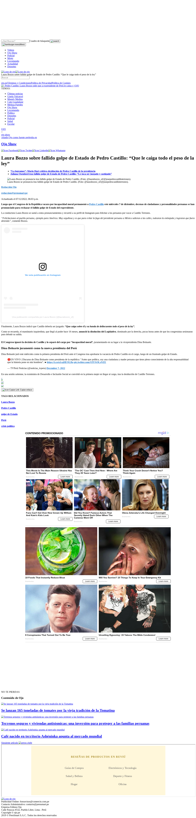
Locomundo (13, 61)
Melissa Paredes (15, 104)
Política (11, 113)
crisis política (8, 426)
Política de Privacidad (41, 83)
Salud (10, 121)
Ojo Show (12, 52)
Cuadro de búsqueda (39, 41)
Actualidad (12, 63)
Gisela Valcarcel (15, 96)
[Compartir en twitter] (25, 150)
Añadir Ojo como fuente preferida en (19, 137)
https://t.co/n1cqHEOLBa (60, 362)
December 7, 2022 (56, 368)
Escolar (11, 124)
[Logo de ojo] (8, 71)
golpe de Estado (9, 414)
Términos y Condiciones (19, 83)
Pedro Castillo (8, 408)
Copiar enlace (26, 390)
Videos (10, 50)
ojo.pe (4, 83)
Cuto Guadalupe (15, 102)
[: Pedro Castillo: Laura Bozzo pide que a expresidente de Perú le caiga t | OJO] (40, 85)
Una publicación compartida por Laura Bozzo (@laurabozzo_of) (43, 317)
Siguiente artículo (9, 742)
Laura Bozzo (8, 402)
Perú (3, 420)
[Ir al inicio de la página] (8, 686)
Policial (11, 55)
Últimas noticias (15, 93)
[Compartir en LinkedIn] (40, 150)
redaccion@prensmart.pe (14, 193)
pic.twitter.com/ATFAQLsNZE (90, 362)
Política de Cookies (61, 83)
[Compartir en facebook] (9, 150)
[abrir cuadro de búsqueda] (54, 41)
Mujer (10, 58)
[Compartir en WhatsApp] (56, 150)
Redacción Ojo (9, 187)
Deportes (11, 66)
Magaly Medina (15, 99)
